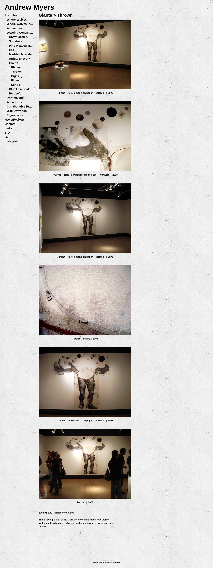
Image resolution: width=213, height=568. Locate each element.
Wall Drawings (17, 110)
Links (8, 128)
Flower (16, 80)
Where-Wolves (17, 19)
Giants (13, 63)
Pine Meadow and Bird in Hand (21, 45)
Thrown (16, 71)
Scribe (15, 84)
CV (7, 137)
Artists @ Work (19, 58)
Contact (10, 123)
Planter (16, 67)
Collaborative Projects (20, 106)
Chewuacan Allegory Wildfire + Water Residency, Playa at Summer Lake (21, 37)
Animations (15, 28)
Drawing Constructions (20, 32)
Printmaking (15, 97)
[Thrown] (85, 54)
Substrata (15, 41)
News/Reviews (15, 119)
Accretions (14, 102)
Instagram (12, 141)
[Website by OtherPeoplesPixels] (207, 6)
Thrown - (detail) (61, 175)
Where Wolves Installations (20, 24)
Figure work (15, 115)
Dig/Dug (16, 76)
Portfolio (11, 15)
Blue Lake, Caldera (21, 89)
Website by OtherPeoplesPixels (106, 562)
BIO (7, 132)
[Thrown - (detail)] (85, 136)
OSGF (13, 50)
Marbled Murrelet (21, 54)
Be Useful (15, 93)
